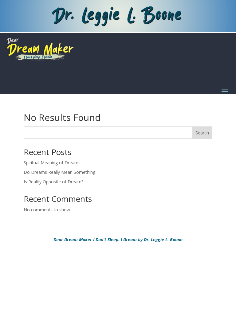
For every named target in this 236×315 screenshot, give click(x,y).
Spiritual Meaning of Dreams (52, 162)
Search (202, 133)
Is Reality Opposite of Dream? (53, 182)
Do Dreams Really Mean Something (59, 172)
